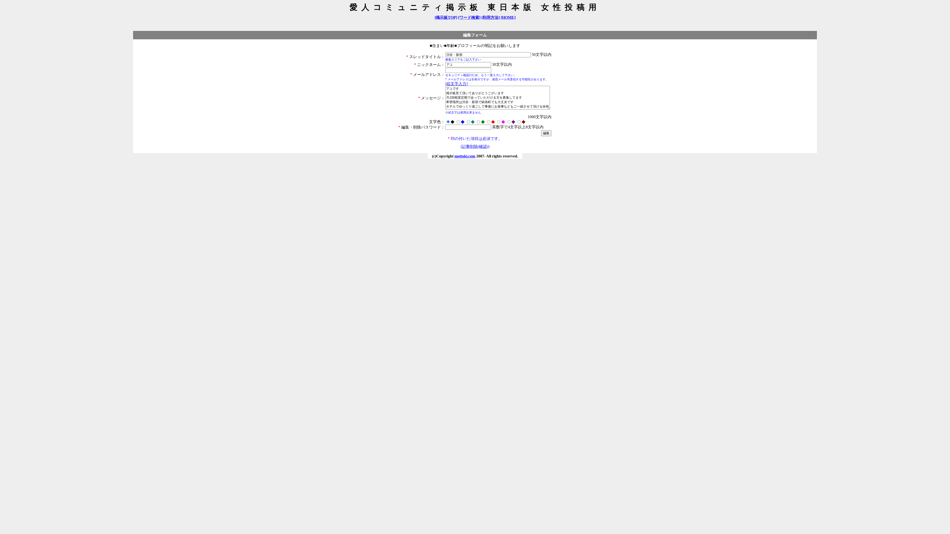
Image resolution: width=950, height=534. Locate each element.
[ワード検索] (469, 17)
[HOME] (508, 17)
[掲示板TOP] (446, 17)
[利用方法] (490, 17)
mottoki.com (464, 156)
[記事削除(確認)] (475, 146)
